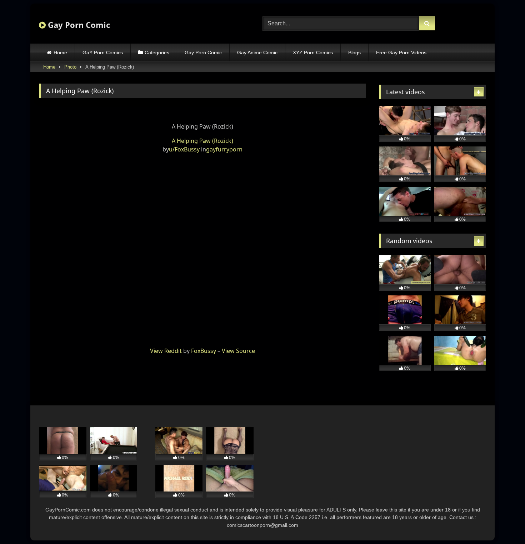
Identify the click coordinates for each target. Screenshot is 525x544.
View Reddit (166, 351)
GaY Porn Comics (102, 52)
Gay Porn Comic (78, 24)
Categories (157, 52)
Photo (70, 67)
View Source (238, 351)
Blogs (354, 52)
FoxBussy (203, 351)
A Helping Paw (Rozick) (202, 141)
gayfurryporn (224, 149)
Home (60, 52)
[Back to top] (503, 523)
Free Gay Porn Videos (401, 52)
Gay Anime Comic (257, 52)
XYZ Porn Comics (313, 52)
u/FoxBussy (184, 149)
